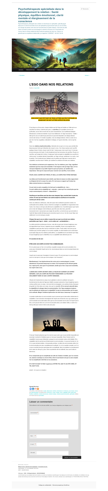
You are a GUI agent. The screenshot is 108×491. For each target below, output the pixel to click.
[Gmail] (35, 389)
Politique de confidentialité (45, 485)
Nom (33, 436)
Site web (33, 452)
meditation (35, 394)
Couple (57, 392)
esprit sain (73, 392)
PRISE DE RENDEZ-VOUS (54, 70)
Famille (31, 394)
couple (44, 391)
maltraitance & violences (62, 391)
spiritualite (72, 394)
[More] (38, 389)
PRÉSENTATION (30, 70)
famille (54, 391)
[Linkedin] (33, 389)
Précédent (21, 75)
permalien (41, 395)
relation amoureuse (43, 394)
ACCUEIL (21, 70)
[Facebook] (31, 389)
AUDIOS (83, 70)
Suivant (87, 75)
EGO (69, 392)
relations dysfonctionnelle (63, 394)
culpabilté (65, 392)
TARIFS (65, 70)
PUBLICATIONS (74, 70)
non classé (71, 391)
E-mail (33, 444)
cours (61, 392)
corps (53, 392)
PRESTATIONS (41, 70)
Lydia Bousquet (35, 392)
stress (76, 391)
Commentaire (34, 412)
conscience (49, 392)
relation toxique (52, 394)
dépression (49, 391)
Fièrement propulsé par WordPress (60, 485)
